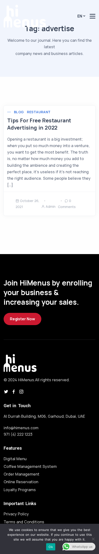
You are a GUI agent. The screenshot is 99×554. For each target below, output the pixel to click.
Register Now (22, 319)
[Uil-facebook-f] (13, 391)
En (79, 16)
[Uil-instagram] (21, 391)
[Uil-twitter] (6, 391)
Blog (19, 112)
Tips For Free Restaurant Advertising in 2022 (39, 124)
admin (51, 206)
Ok (51, 547)
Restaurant (39, 112)
